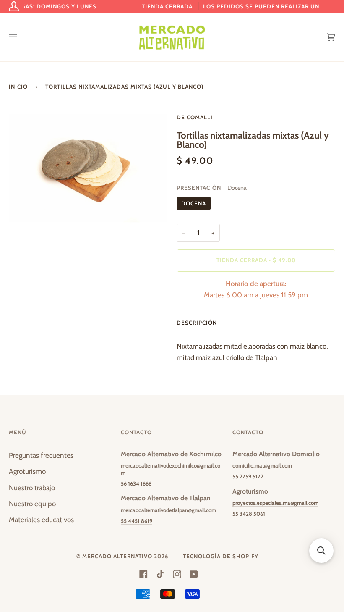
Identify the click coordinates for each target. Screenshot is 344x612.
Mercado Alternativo (117, 556)
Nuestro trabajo (32, 487)
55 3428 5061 (248, 513)
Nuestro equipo (32, 503)
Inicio (18, 86)
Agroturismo (27, 471)
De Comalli (195, 117)
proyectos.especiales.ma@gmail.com (275, 502)
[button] (321, 550)
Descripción (197, 322)
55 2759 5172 (247, 476)
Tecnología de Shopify (220, 556)
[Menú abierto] (21, 37)
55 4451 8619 (136, 520)
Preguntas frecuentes (41, 455)
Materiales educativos (41, 519)
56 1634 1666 (136, 483)
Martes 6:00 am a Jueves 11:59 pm (256, 289)
